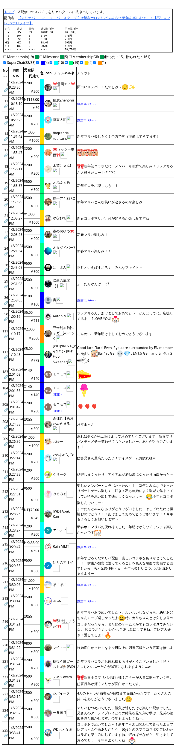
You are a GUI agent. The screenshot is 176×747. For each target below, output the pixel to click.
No (5, 72)
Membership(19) (20, 56)
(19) (75, 62)
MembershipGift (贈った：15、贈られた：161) (111, 56)
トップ (9, 11)
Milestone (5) (55, 56)
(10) (60, 62)
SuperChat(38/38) (20, 62)
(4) (46, 62)
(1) (103, 62)
